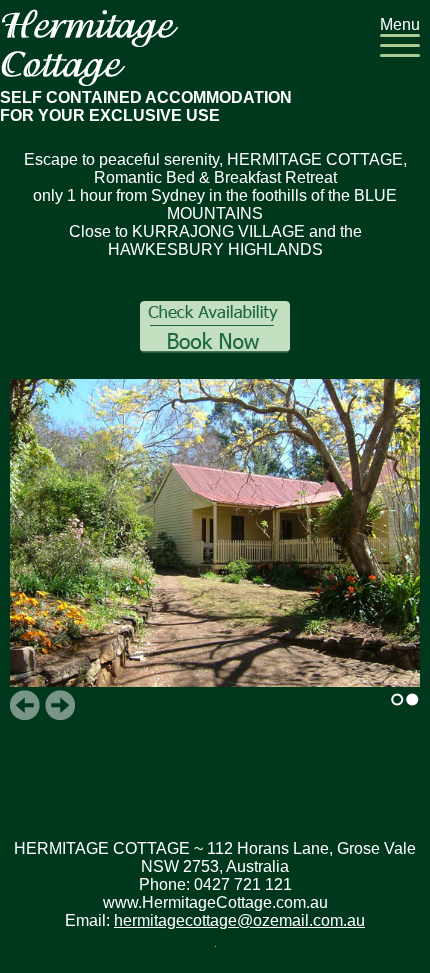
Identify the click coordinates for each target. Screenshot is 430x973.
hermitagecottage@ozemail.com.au (239, 920)
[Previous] (25, 705)
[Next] (60, 705)
